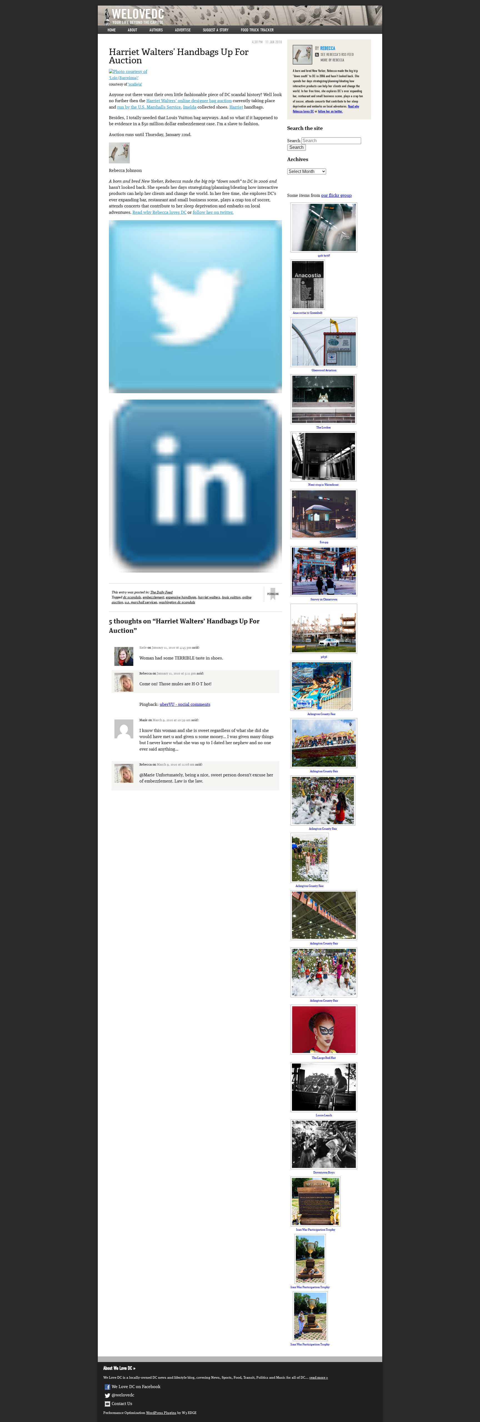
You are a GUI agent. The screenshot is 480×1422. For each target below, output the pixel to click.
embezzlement (153, 597)
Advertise (183, 29)
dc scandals (132, 597)
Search (293, 141)
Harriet (236, 107)
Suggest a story (216, 29)
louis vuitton (231, 597)
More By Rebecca (332, 60)
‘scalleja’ (135, 84)
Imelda (189, 107)
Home (112, 29)
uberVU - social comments (185, 705)
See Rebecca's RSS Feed (337, 54)
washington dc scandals (177, 602)
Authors (156, 29)
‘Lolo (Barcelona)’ (124, 78)
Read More (317, 1378)
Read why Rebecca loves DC (159, 212)
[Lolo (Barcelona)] (128, 72)
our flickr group (336, 196)
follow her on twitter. (213, 212)
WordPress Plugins (161, 1413)
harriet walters (209, 597)
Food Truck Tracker (257, 29)
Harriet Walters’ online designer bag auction (189, 101)
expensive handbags (181, 597)
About (132, 29)
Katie (143, 647)
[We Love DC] (242, 17)
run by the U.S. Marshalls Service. (149, 107)
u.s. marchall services (141, 602)
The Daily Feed (161, 592)
